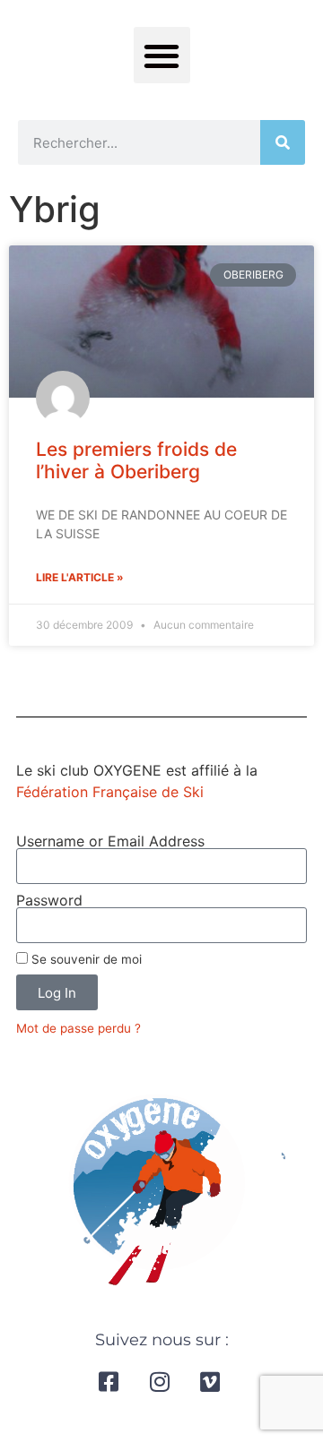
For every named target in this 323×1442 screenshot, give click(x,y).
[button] (162, 55)
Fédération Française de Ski (110, 792)
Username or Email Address (110, 841)
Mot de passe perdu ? (78, 1028)
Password (49, 900)
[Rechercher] (282, 142)
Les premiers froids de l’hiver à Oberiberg (136, 460)
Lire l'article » (80, 577)
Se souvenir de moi (85, 959)
